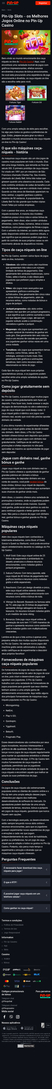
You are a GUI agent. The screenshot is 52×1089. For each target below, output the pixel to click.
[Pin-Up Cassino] (12, 3)
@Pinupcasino (8, 1008)
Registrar (43, 3)
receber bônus (37, 481)
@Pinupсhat (7, 1001)
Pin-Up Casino (26, 61)
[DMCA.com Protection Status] (26, 1046)
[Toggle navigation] (3, 3)
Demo (15, 95)
